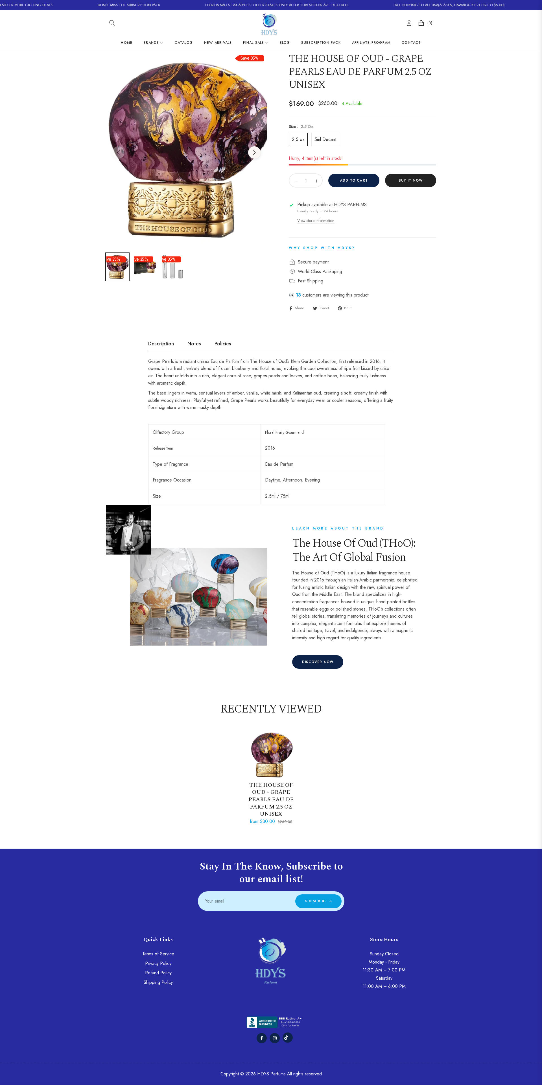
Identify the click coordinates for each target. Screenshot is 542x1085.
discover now (317, 661)
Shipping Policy (158, 982)
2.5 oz (298, 139)
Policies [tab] (223, 344)
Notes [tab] (194, 344)
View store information (315, 220)
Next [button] (254, 152)
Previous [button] (118, 152)
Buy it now (411, 180)
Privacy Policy (158, 963)
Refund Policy (158, 972)
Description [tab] (161, 344)
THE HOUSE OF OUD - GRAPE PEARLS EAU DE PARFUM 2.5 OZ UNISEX (271, 799)
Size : (301, 126)
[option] (186, 149)
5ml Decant (325, 139)
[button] (112, 23)
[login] (409, 23)
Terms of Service (158, 954)
